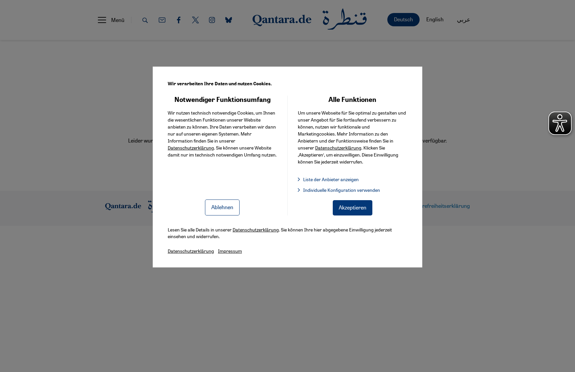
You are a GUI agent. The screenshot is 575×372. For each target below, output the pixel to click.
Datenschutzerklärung (191, 148)
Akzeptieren (352, 207)
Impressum (230, 251)
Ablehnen (222, 206)
